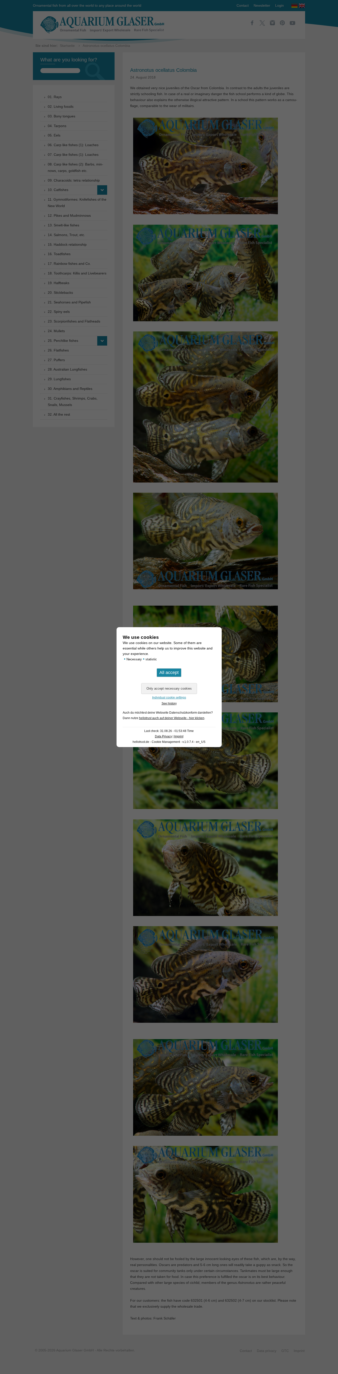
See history (169, 703)
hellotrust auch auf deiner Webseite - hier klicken (171, 718)
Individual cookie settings (169, 697)
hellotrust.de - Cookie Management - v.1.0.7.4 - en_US (169, 742)
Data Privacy (163, 736)
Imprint (178, 736)
